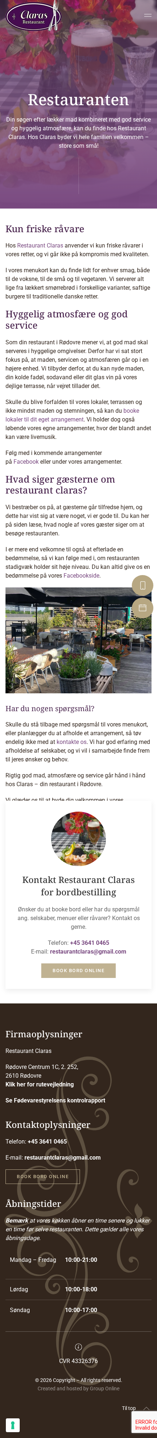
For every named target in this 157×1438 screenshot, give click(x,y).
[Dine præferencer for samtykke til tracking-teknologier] (13, 1425)
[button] (148, 16)
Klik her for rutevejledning (39, 1084)
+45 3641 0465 (89, 942)
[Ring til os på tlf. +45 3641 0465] (143, 585)
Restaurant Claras (40, 245)
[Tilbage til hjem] (33, 16)
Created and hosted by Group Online (78, 1388)
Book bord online (78, 970)
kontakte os (72, 741)
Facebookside (81, 575)
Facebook (26, 461)
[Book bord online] (143, 608)
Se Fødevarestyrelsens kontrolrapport (55, 1100)
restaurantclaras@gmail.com (88, 951)
